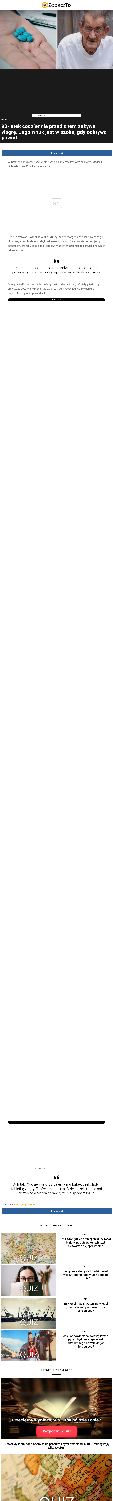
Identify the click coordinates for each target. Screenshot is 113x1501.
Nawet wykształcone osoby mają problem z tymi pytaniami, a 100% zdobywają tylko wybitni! (56, 1445)
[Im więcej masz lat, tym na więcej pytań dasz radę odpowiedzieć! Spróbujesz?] (28, 1313)
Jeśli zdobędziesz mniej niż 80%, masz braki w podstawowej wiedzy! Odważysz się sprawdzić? (86, 1242)
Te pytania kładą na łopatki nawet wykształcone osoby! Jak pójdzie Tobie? (85, 1274)
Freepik (31, 1204)
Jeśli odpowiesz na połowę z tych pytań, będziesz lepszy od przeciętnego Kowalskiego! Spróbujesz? (85, 1341)
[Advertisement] (56, 93)
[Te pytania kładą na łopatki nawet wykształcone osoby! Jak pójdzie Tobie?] (28, 1280)
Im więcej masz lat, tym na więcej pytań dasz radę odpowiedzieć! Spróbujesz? (85, 1307)
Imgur (25, 1204)
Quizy (84, 1234)
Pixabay (17, 1204)
